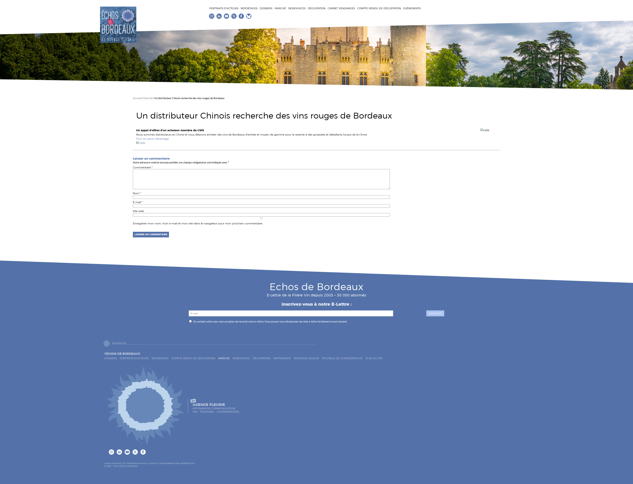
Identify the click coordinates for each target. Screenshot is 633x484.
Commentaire (142, 167)
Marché (280, 8)
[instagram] (212, 17)
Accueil (137, 98)
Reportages (249, 8)
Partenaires (282, 358)
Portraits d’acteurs (223, 8)
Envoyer (435, 313)
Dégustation (316, 8)
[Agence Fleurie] (145, 406)
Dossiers (266, 8)
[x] (234, 17)
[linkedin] (219, 17)
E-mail (138, 202)
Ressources (296, 8)
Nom (137, 193)
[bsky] (248, 17)
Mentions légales (306, 358)
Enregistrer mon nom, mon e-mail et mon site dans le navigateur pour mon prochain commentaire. (198, 223)
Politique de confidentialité (342, 358)
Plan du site (374, 358)
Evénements (412, 8)
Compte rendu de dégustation (379, 8)
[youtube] (227, 17)
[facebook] (241, 17)
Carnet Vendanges (341, 8)
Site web (138, 211)
